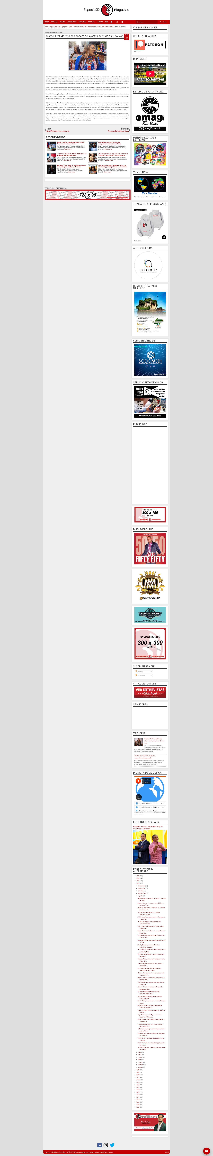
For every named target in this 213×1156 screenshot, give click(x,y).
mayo (140, 1057)
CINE (106, 22)
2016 (138, 1085)
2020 (138, 1075)
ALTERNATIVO (71, 22)
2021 (138, 1072)
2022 (138, 1069)
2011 (138, 1097)
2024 (138, 881)
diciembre (141, 886)
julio (139, 1052)
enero (140, 1067)
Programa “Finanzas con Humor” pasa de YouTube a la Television (147, 828)
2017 (138, 1082)
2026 (138, 876)
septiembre (142, 893)
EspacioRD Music (139, 814)
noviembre (142, 888)
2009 (138, 1102)
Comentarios (141, 675)
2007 (138, 1107)
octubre (141, 891)
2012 (138, 1095)
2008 (138, 1105)
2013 (138, 1092)
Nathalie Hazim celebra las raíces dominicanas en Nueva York (154, 741)
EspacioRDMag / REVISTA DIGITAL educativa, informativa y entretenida (78, 1152)
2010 (138, 1099)
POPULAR (54, 22)
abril (139, 1059)
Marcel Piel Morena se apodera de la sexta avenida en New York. (85, 36)
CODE (167, 1152)
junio (140, 1054)
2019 (138, 1077)
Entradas (140, 671)
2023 (138, 883)
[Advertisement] (150, 465)
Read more (67, 149)
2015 (138, 1087)
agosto (140, 896)
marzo (140, 1062)
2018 (138, 1079)
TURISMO (100, 22)
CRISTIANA (82, 22)
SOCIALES (91, 22)
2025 (138, 878)
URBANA (62, 22)
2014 (138, 1089)
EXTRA (46, 22)
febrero (140, 1065)
